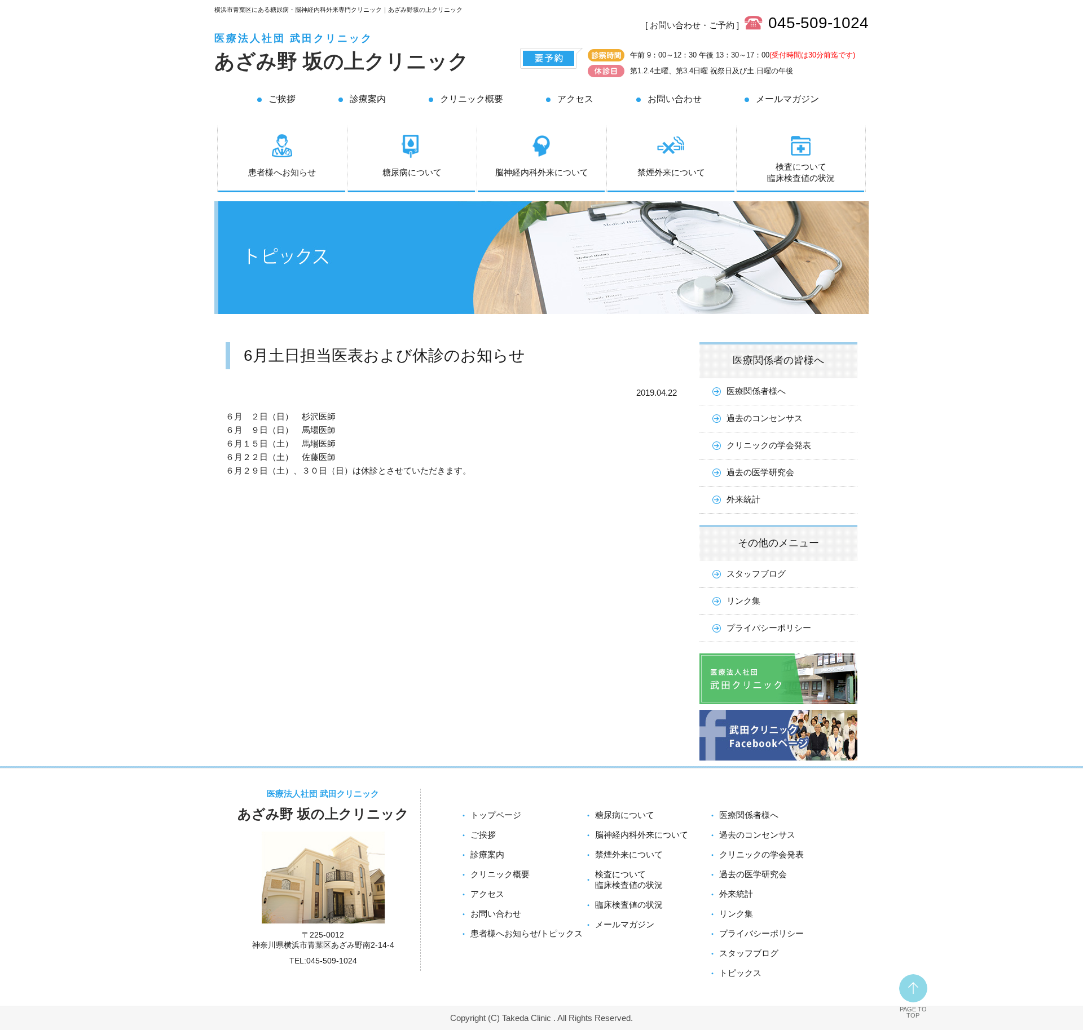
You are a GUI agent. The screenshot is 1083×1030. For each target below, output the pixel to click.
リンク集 (743, 600)
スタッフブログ (756, 573)
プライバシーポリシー (769, 628)
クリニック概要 (471, 99)
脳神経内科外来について (541, 172)
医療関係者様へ (756, 391)
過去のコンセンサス (765, 418)
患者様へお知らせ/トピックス (526, 933)
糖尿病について (412, 172)
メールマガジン (787, 99)
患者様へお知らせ (282, 172)
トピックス (740, 973)
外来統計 (743, 499)
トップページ (495, 815)
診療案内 (368, 99)
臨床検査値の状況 (629, 904)
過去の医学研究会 (760, 472)
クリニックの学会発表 (769, 445)
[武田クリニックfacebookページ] (778, 763)
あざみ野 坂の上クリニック (341, 61)
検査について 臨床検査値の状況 (801, 172)
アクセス (575, 99)
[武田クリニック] (778, 706)
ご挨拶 (282, 99)
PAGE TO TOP (913, 1012)
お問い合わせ (675, 99)
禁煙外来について (671, 172)
